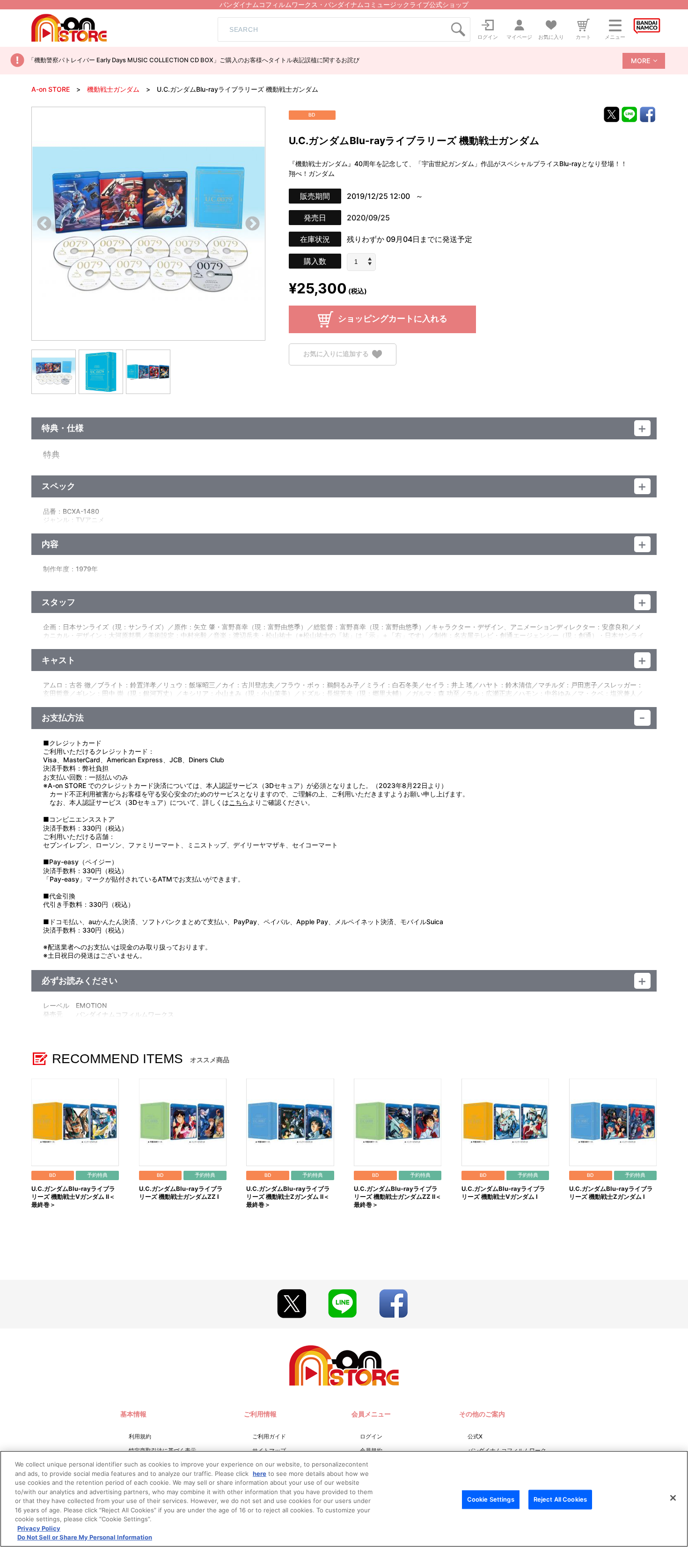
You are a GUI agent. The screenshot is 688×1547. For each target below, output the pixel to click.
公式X (475, 1436)
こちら (239, 802)
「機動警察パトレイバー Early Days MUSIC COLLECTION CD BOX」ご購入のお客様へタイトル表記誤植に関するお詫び (193, 60)
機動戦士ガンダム (113, 89)
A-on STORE (50, 89)
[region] (344, 1499)
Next (252, 224)
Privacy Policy (38, 1528)
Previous (44, 224)
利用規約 (140, 1436)
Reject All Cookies (560, 1499)
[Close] (673, 1498)
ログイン (371, 1436)
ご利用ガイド (269, 1436)
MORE (640, 61)
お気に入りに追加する (336, 354)
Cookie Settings (490, 1499)
